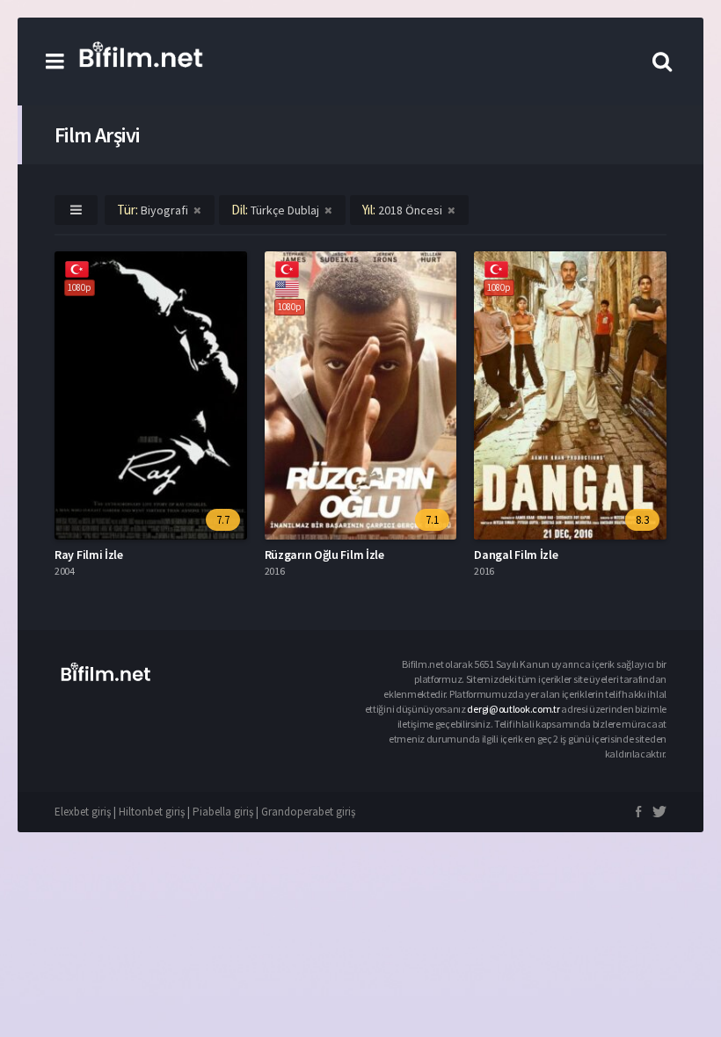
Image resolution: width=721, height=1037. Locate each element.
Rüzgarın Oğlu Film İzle (324, 554)
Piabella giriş (223, 811)
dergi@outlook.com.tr (514, 708)
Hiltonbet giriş (152, 811)
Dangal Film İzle (515, 554)
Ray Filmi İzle (89, 554)
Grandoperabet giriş (308, 811)
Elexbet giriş (83, 811)
